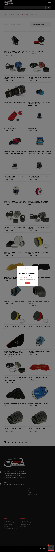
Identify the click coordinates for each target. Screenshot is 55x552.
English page (27, 278)
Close (27, 282)
